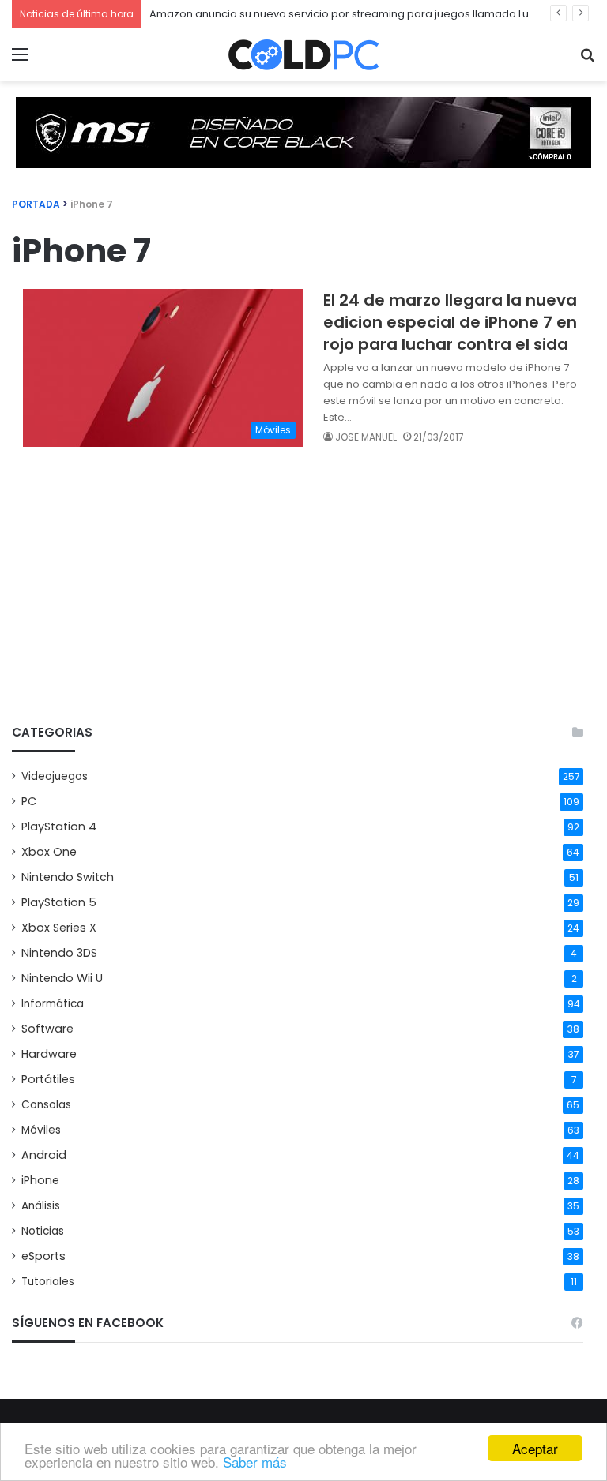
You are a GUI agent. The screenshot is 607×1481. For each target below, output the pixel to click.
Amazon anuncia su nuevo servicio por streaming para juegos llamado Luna (345, 13)
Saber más (255, 1462)
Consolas (46, 1104)
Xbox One (49, 852)
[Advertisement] (297, 589)
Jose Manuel (366, 437)
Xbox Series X (58, 927)
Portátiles (48, 1079)
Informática (52, 1003)
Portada (36, 204)
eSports (43, 1256)
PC (28, 801)
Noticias (42, 1231)
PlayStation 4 (58, 826)
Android (43, 1155)
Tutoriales (47, 1281)
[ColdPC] (303, 54)
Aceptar (535, 1448)
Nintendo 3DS (59, 953)
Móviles (41, 1130)
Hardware (49, 1054)
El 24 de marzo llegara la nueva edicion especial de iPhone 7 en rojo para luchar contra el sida (450, 322)
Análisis (40, 1205)
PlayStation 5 (58, 902)
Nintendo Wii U (62, 978)
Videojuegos (54, 776)
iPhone (40, 1180)
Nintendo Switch (67, 877)
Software (47, 1029)
